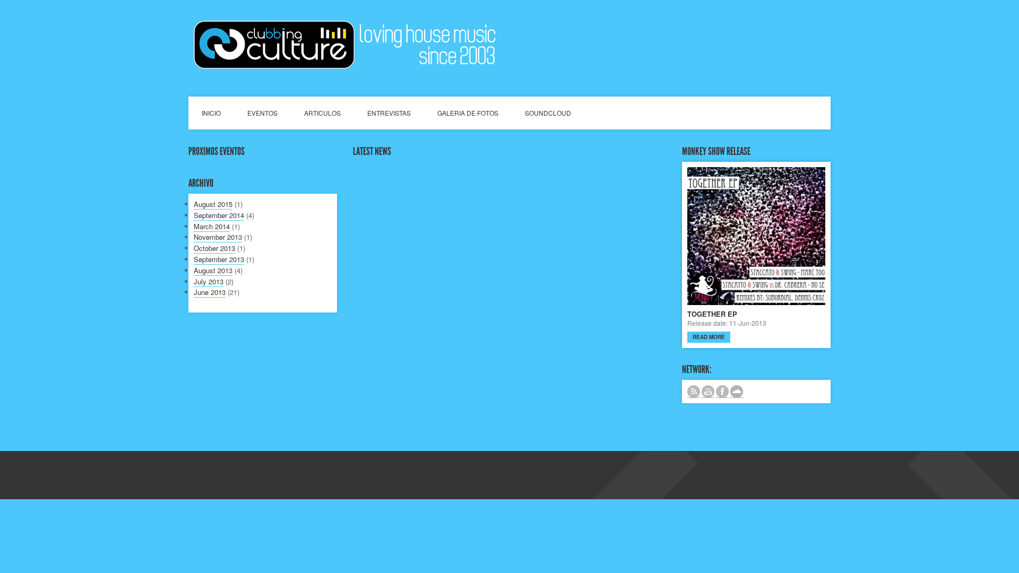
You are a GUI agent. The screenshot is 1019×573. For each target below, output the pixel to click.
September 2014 (219, 215)
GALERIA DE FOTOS (467, 112)
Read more (709, 337)
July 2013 (208, 281)
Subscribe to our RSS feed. (693, 391)
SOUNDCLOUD (548, 112)
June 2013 (210, 292)
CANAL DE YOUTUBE (708, 391)
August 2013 (213, 270)
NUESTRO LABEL (736, 391)
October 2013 (214, 248)
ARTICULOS (322, 112)
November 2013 (218, 237)
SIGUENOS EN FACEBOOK (722, 391)
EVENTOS (262, 112)
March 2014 (212, 226)
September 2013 (219, 259)
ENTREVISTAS (389, 112)
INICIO (211, 112)
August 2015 (213, 204)
